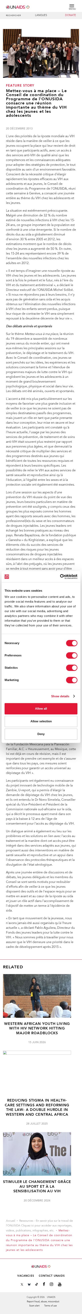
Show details (60, 696)
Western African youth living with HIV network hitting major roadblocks (37, 1028)
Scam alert (34, 1306)
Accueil (10, 1221)
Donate (70, 15)
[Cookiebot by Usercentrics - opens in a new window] (60, 576)
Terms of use (50, 1306)
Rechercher (13, 16)
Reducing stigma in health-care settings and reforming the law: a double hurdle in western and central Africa (37, 1107)
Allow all (41, 708)
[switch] (71, 655)
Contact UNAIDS (52, 1276)
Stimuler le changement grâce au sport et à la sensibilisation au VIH (37, 1186)
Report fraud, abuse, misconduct (43, 1302)
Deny (41, 734)
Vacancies (25, 1276)
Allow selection (41, 721)
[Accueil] (18, 6)
